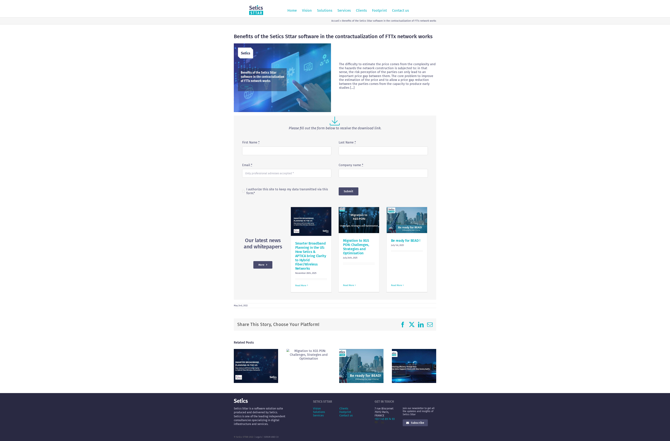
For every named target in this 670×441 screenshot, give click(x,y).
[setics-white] (241, 400)
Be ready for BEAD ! (405, 240)
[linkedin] (382, 422)
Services (318, 415)
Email (247, 165)
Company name (351, 165)
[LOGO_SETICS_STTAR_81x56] (256, 7)
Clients (343, 408)
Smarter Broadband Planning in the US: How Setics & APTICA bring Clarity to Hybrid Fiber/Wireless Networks (310, 256)
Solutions (319, 412)
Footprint (345, 412)
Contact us (346, 415)
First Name (251, 142)
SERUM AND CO (271, 437)
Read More (300, 285)
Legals (258, 437)
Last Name (347, 142)
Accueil (335, 20)
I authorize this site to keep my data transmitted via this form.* (287, 191)
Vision (317, 408)
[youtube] (376, 422)
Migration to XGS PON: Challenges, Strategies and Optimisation (356, 246)
